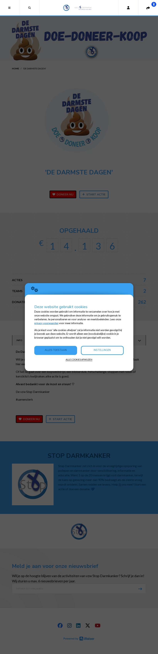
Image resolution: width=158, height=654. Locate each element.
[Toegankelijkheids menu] (153, 4)
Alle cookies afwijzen (79, 359)
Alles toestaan (56, 350)
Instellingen (102, 350)
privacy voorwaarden (46, 323)
